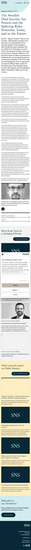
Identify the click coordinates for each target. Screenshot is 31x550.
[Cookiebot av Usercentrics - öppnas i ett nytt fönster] (22, 254)
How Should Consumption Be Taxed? (13, 323)
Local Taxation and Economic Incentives (14, 485)
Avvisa (15, 294)
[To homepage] (4, 2)
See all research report (21, 373)
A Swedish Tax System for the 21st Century (12, 426)
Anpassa (14, 290)
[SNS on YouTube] (26, 546)
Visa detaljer (22, 280)
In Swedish (18, 3)
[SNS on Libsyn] (24, 546)
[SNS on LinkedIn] (29, 546)
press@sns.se (26, 537)
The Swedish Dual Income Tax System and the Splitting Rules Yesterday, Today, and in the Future (15, 203)
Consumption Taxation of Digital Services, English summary (15, 355)
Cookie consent (26, 542)
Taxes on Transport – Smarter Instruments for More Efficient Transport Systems (15, 397)
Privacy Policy (26, 540)
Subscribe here (8, 515)
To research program (21, 239)
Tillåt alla (15, 285)
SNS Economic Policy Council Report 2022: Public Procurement (13, 457)
